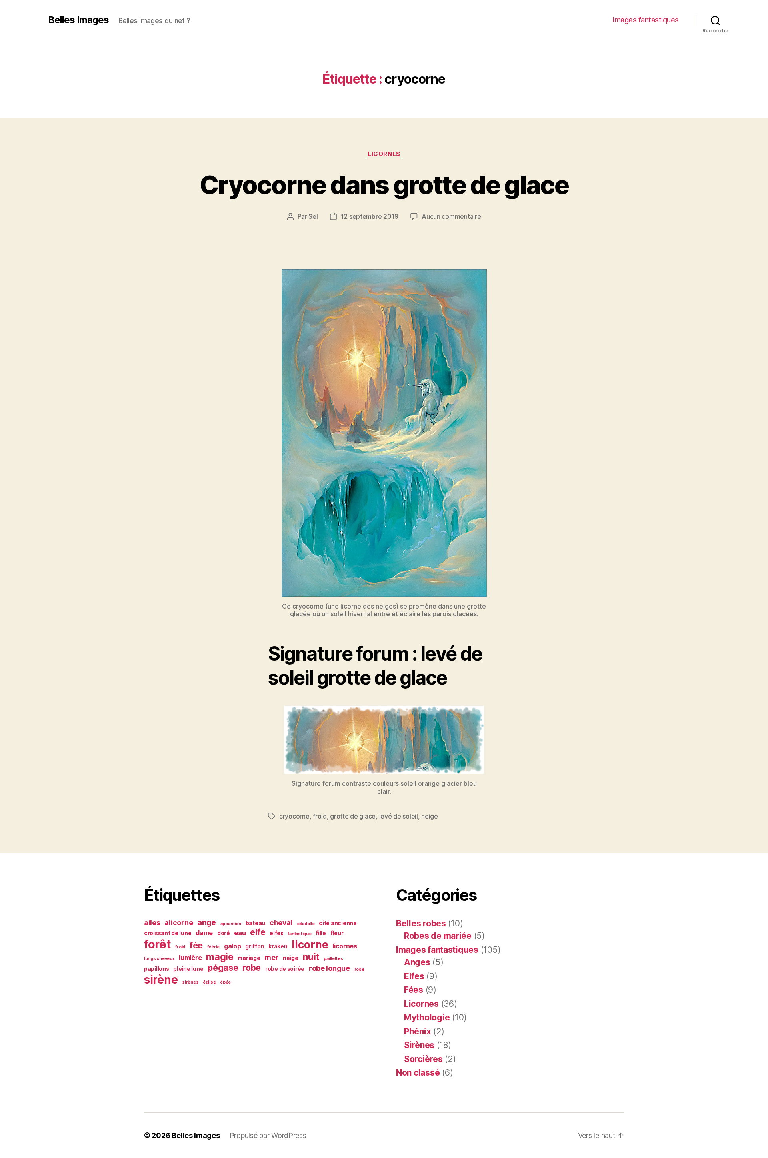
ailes (152, 922)
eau (240, 933)
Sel (313, 216)
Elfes (414, 976)
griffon (254, 946)
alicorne (178, 922)
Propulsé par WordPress (268, 1135)
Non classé (418, 1073)
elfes (277, 933)
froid (320, 816)
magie (220, 956)
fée (196, 945)
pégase (223, 967)
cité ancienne (338, 923)
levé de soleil (398, 816)
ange (206, 922)
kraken (277, 946)
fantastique (299, 933)
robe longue (329, 968)
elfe (257, 932)
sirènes (190, 982)
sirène (161, 979)
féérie (213, 947)
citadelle (306, 923)
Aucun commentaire (451, 216)
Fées (413, 990)
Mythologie (427, 1017)
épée (225, 982)
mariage (249, 958)
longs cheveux (159, 958)
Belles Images (78, 20)
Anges (417, 962)
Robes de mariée (438, 936)
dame (204, 933)
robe (251, 968)
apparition (230, 923)
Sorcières (423, 1059)
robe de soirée (284, 969)
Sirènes (419, 1045)
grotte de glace (353, 816)
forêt (157, 944)
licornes (344, 946)
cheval (281, 922)
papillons (156, 969)
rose (359, 969)
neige (429, 816)
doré (223, 933)
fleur (337, 933)
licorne (310, 944)
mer (271, 957)
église (209, 982)
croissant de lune (167, 933)
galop (232, 946)
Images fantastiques (646, 20)
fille (321, 933)
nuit (311, 956)
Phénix (417, 1031)
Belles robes (421, 923)
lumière (190, 958)
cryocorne (294, 816)
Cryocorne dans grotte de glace (384, 184)
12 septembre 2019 (369, 216)
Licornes (384, 154)
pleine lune (188, 969)
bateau (255, 923)
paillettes (333, 958)
